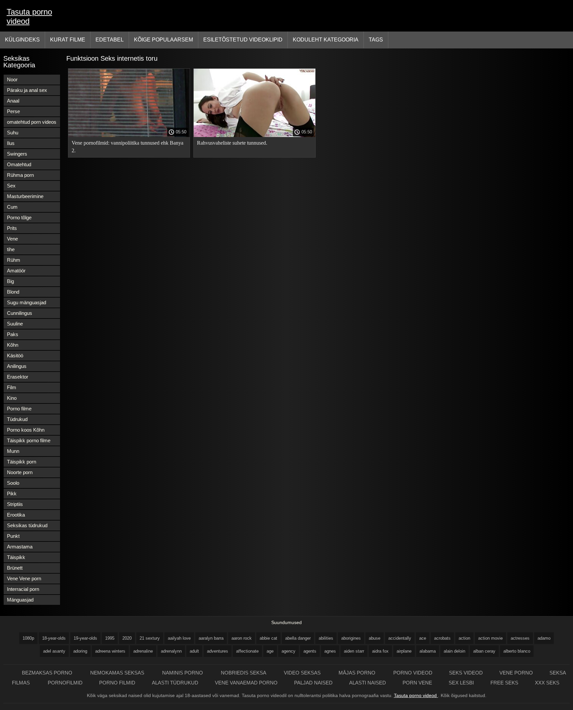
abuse (374, 638)
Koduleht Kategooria (325, 39)
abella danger (298, 638)
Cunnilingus (19, 313)
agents (309, 651)
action (464, 638)
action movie (490, 638)
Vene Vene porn (24, 578)
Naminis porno (183, 672)
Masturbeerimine (25, 196)
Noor (12, 79)
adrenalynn (171, 651)
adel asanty (54, 651)
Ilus (11, 143)
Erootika (16, 515)
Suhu (12, 132)
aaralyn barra (211, 638)
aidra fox (380, 651)
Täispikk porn (21, 461)
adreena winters (110, 651)
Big (10, 281)
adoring (80, 651)
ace (422, 638)
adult (194, 651)
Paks (12, 334)
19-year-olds (85, 638)
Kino (12, 398)
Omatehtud (19, 164)
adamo (544, 638)
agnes (330, 651)
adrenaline (143, 651)
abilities (326, 638)
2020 (127, 638)
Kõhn (12, 345)
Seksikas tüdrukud (27, 525)
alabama (427, 651)
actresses (520, 638)
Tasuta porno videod (29, 16)
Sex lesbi (461, 682)
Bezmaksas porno (48, 672)
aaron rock (241, 638)
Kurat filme (67, 39)
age (270, 651)
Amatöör (16, 270)
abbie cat (268, 638)
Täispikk (16, 557)
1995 (109, 638)
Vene (12, 239)
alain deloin (454, 651)
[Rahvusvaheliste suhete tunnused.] (254, 135)
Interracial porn (23, 589)
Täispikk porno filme (28, 440)
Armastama (19, 546)
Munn (13, 451)
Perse (13, 111)
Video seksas (303, 672)
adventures (217, 651)
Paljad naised (313, 682)
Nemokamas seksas (118, 672)
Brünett (15, 568)
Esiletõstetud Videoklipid (243, 39)
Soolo (13, 483)
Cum (12, 207)
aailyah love (179, 638)
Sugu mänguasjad (26, 302)
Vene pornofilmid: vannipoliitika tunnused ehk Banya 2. (127, 146)
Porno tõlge (19, 217)
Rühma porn (20, 175)
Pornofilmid (65, 682)
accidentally (399, 638)
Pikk (12, 493)
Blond (13, 292)
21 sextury (150, 638)
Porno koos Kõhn (25, 430)
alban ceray (484, 651)
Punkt (13, 536)
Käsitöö (15, 355)
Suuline (15, 323)
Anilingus (17, 366)
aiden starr (354, 651)
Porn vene (417, 682)
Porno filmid (117, 682)
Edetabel (110, 39)
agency (288, 651)
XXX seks (547, 682)
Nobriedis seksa (244, 672)
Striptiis (15, 504)
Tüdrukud (17, 419)
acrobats (442, 638)
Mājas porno (358, 672)
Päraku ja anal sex (27, 90)
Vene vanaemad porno (246, 682)
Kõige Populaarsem (163, 39)
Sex (11, 185)
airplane (404, 651)
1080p (28, 638)
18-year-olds (54, 638)
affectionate (247, 651)
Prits (12, 228)
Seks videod (466, 672)
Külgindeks (22, 39)
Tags (376, 39)
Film (11, 387)
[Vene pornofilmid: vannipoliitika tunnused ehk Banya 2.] (129, 135)
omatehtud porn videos (31, 122)
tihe (11, 249)
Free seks (504, 682)
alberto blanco (516, 651)
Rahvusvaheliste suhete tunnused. (232, 143)
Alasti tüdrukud (175, 682)
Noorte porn (19, 472)
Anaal (13, 101)
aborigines (351, 638)
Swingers (17, 154)
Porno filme (19, 408)
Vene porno (516, 672)
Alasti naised (367, 682)
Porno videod (412, 672)
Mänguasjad (20, 600)
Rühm (13, 260)
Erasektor (17, 377)
